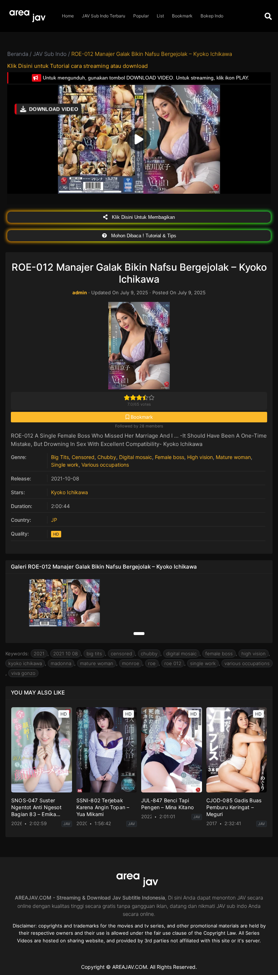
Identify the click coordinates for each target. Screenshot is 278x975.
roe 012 (172, 663)
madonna (61, 663)
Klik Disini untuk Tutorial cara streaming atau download (77, 65)
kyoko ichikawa (25, 663)
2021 (39, 653)
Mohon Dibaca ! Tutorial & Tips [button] (143, 235)
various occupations (247, 663)
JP (54, 520)
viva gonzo (23, 673)
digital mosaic (181, 653)
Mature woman (233, 457)
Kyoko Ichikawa (69, 492)
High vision (200, 457)
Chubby (106, 457)
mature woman (96, 663)
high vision (253, 653)
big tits (94, 653)
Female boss (169, 457)
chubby (149, 653)
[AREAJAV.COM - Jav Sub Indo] (28, 16)
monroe (130, 663)
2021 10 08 (65, 653)
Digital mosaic (135, 457)
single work (203, 663)
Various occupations (105, 465)
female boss (219, 653)
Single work (65, 465)
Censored (83, 457)
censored (121, 653)
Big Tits (60, 457)
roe (152, 663)
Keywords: (17, 653)
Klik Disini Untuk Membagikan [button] (142, 217)
